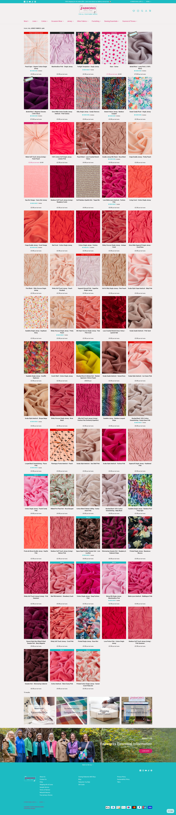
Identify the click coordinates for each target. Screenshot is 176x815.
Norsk (148, 1)
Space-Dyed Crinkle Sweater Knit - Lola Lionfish (88, 552)
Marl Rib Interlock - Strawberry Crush (62, 596)
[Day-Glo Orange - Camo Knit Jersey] (36, 181)
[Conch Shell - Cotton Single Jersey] (62, 357)
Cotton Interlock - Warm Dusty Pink (62, 684)
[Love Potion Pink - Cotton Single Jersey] (114, 623)
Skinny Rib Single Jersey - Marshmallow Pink (114, 597)
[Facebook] (24, 2)
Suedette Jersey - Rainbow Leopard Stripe (114, 419)
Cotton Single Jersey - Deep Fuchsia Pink (88, 597)
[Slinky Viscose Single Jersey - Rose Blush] (62, 400)
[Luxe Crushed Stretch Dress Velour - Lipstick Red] (114, 312)
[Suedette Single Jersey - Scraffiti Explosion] (36, 357)
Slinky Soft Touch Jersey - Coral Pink (62, 641)
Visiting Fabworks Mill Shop (87, 777)
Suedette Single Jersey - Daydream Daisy (36, 332)
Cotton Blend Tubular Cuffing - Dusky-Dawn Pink (88, 509)
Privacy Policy (121, 777)
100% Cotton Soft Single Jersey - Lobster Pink (62, 158)
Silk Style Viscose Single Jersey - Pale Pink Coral (88, 332)
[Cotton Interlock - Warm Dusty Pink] (62, 665)
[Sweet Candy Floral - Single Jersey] (140, 93)
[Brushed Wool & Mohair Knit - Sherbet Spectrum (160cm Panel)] (88, 357)
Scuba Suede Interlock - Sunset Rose (114, 376)
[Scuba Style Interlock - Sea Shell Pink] (88, 445)
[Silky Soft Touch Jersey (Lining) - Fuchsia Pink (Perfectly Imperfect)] (88, 400)
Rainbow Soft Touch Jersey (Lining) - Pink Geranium (140, 642)
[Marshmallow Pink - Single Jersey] (62, 48)
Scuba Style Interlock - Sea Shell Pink (88, 463)
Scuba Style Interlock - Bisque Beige (36, 418)
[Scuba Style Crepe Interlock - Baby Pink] (140, 270)
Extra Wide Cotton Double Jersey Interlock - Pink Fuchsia (62, 112)
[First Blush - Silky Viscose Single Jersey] (36, 270)
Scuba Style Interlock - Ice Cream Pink (140, 376)
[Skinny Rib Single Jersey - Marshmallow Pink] (114, 578)
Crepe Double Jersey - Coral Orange (36, 245)
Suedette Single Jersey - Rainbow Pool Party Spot (140, 509)
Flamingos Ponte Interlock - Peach (62, 463)
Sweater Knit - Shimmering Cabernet (36, 684)
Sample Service (44, 787)
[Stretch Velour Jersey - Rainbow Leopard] (114, 93)
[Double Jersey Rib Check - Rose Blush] (114, 138)
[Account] (146, 10)
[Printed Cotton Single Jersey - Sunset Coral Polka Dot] (88, 665)
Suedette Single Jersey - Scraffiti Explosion (36, 377)
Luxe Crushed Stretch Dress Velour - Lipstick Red (114, 332)
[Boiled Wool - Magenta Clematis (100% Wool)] (36, 93)
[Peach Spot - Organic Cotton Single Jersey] (36, 48)
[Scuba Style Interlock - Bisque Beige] (36, 400)
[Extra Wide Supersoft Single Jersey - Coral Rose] (140, 226)
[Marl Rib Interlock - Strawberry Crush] (62, 578)
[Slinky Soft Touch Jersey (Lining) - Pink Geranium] (36, 578)
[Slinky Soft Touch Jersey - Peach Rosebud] (62, 270)
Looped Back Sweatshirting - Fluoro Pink (36, 464)
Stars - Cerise (114, 66)
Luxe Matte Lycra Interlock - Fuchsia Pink (114, 201)
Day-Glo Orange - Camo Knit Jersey (36, 200)
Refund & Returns (45, 792)
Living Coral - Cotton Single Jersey (140, 200)
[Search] (142, 10)
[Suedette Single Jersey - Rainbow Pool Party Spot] (140, 490)
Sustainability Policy (123, 779)
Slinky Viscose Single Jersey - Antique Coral (114, 246)
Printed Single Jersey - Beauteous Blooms (140, 552)
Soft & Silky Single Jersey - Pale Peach (114, 288)
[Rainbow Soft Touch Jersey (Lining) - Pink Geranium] (140, 623)
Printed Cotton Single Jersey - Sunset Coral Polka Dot (88, 685)
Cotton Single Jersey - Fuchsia (88, 245)
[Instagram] (27, 2)
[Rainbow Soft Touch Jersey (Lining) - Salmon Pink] (62, 532)
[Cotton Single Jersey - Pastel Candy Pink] (36, 490)
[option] (88, 745)
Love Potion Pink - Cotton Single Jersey (114, 642)
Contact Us (43, 779)
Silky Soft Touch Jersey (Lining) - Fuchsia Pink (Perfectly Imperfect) (88, 419)
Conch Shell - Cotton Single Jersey (62, 376)
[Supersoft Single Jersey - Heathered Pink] (140, 445)
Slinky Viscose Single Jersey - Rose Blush (62, 419)
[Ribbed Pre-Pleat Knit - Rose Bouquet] (62, 490)
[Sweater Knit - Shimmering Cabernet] (36, 665)
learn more (145, 751)
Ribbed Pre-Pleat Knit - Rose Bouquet (62, 509)
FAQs (41, 782)
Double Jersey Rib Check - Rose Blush (114, 157)
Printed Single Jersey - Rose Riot (88, 641)
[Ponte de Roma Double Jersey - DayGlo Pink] (36, 532)
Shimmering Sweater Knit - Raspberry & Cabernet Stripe (114, 552)
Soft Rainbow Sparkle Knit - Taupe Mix (88, 200)
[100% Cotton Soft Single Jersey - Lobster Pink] (62, 138)
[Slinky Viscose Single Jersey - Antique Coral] (114, 226)
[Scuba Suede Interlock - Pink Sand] (140, 312)
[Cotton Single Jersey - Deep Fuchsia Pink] (88, 578)
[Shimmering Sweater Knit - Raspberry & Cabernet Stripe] (114, 532)
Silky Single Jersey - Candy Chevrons (88, 112)
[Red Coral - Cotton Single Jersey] (62, 226)
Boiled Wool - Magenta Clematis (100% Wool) (36, 112)
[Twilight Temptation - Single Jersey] (88, 48)
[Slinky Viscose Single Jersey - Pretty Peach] (62, 312)
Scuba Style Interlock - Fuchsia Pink (114, 463)
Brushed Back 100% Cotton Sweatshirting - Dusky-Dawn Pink (140, 419)
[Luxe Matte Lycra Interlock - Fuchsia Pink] (114, 181)
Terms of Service (45, 790)
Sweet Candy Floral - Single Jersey (140, 112)
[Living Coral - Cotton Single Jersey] (140, 181)
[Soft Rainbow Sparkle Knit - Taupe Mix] (88, 181)
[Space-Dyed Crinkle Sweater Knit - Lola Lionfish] (88, 532)
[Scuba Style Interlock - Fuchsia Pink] (114, 445)
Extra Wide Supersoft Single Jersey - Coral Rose (140, 246)
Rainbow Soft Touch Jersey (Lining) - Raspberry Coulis (62, 201)
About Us (42, 777)
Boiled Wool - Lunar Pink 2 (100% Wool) (140, 67)
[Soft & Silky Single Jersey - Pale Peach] (114, 270)
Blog (79, 779)
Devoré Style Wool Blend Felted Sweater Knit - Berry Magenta (36, 642)
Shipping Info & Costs (46, 784)
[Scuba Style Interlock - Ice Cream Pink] (140, 357)
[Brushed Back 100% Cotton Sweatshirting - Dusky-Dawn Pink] (140, 400)
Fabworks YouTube (84, 782)
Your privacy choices (46, 795)
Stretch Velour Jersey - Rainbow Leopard (114, 112)
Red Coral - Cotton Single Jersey (62, 245)
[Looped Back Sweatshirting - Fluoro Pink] (36, 445)
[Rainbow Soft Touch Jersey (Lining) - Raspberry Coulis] (62, 181)
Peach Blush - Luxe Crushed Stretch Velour (88, 158)
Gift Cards (81, 784)
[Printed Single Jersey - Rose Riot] (88, 623)
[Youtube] (30, 2)
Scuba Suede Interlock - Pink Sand (140, 331)
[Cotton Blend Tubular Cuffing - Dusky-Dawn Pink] (88, 490)
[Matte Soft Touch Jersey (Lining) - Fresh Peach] (36, 138)
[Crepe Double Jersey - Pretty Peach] (140, 138)
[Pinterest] (35, 2)
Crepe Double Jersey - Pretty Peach (140, 157)
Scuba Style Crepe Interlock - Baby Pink (140, 288)
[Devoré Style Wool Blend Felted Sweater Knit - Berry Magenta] (36, 623)
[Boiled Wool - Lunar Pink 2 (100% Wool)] (140, 48)
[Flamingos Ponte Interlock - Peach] (62, 445)
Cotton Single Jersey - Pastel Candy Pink (36, 509)
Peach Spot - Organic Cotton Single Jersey (36, 67)
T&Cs (118, 782)
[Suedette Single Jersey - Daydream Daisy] (36, 312)
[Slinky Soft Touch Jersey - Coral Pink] (62, 623)
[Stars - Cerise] (114, 48)
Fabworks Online (39, 807)
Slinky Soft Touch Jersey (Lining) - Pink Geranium (36, 597)
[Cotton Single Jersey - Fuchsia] (88, 226)
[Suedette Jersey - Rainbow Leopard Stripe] (114, 400)
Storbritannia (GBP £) (136, 1)
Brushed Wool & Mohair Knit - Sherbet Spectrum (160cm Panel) (88, 377)
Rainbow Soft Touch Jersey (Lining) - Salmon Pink (62, 552)
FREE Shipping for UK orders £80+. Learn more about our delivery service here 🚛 (88, 1)
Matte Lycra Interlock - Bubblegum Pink (140, 596)
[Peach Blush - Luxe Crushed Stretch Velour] (88, 138)
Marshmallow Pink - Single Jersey (62, 66)
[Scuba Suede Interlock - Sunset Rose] (114, 357)
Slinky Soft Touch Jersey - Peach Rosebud (62, 289)
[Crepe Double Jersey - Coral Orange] (36, 226)
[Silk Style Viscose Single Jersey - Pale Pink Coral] (88, 312)
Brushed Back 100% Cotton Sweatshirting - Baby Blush (114, 509)
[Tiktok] (32, 2)
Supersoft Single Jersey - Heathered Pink (140, 464)
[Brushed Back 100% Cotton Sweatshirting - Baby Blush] (114, 490)
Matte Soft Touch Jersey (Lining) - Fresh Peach (36, 158)
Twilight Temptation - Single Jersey (88, 66)
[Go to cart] (150, 10)
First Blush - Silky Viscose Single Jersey (36, 289)
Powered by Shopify (29, 808)
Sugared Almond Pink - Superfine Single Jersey (88, 289)
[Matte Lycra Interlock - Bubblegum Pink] (140, 578)
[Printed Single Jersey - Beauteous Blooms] (140, 532)
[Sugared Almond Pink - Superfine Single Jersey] (88, 270)
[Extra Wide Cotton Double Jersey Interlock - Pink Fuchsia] (62, 93)
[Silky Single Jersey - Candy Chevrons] (88, 93)
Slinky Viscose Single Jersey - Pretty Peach (62, 332)
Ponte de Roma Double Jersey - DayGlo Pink (36, 552)
